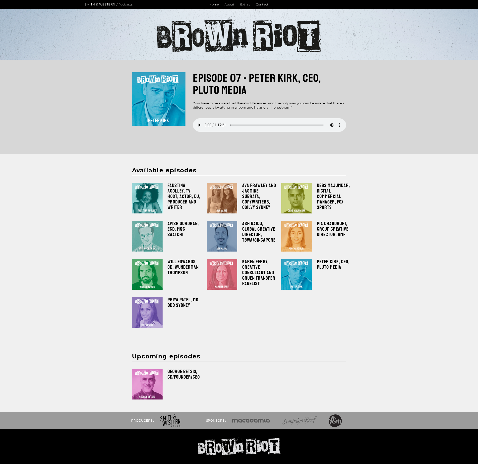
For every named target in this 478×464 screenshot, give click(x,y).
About (229, 4)
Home (214, 4)
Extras (245, 4)
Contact (262, 4)
